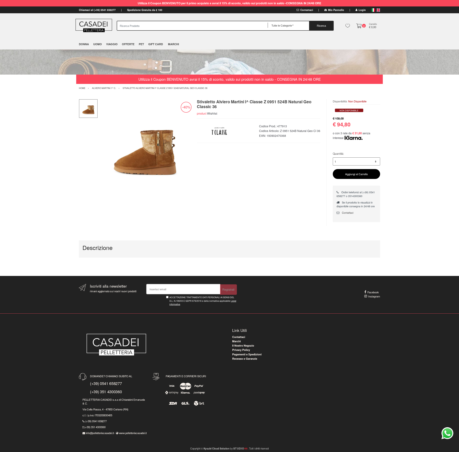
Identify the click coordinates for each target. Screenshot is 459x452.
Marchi (236, 341)
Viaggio (112, 44)
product (201, 113)
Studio (240, 448)
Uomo (97, 44)
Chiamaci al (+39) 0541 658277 (97, 10)
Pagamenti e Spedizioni (247, 354)
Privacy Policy (241, 350)
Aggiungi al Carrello (356, 174)
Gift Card (155, 44)
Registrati (228, 289)
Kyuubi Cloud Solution (217, 448)
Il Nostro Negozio (243, 345)
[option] (145, 146)
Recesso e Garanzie (244, 359)
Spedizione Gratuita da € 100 (144, 10)
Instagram (374, 296)
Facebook (373, 292)
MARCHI (173, 44)
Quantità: (338, 154)
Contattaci (306, 10)
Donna (84, 44)
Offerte (128, 44)
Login (362, 10)
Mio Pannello (336, 10)
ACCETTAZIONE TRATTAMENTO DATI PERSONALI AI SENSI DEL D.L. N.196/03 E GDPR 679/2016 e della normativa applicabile (202, 301)
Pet (141, 44)
